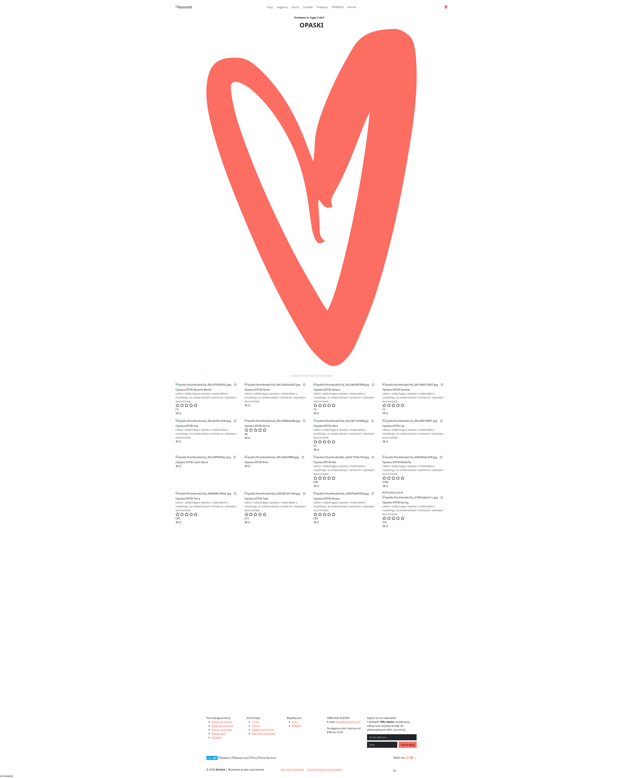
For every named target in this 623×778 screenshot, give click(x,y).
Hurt (295, 722)
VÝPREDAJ (337, 7)
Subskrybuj (408, 745)
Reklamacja (219, 733)
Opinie (256, 726)
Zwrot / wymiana (222, 729)
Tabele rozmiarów (263, 729)
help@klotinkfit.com (348, 722)
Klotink (352, 7)
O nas (255, 722)
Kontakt (216, 737)
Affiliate (296, 726)
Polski (407, 770)
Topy (270, 7)
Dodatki (308, 7)
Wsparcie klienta (222, 722)
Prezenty (322, 7)
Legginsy (282, 7)
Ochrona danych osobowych (324, 769)
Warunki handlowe (263, 733)
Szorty (295, 7)
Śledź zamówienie (222, 726)
